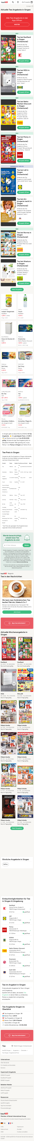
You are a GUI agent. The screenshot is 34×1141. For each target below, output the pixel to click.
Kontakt (19, 1129)
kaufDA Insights (5, 1103)
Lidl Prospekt (4, 1093)
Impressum (20, 1126)
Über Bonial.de (5, 1062)
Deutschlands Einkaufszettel (9, 1100)
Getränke (23, 1050)
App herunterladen (6, 1105)
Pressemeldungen (6, 1108)
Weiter (26, 545)
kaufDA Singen (6, 1050)
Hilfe (2, 1126)
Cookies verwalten (22, 1132)
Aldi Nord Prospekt (6, 1088)
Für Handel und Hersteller (8, 1065)
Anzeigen (28, 6)
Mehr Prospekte (17, 289)
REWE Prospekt (5, 1080)
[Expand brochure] (8, 49)
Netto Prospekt (5, 1090)
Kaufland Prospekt (6, 1078)
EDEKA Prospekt (5, 1075)
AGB (2, 1132)
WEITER (17, 24)
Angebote (16, 1050)
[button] (17, 48)
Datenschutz (4, 1129)
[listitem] (9, 306)
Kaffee (5, 864)
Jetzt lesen (17, 612)
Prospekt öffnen (24, 61)
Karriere (3, 1068)
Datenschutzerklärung (22, 562)
